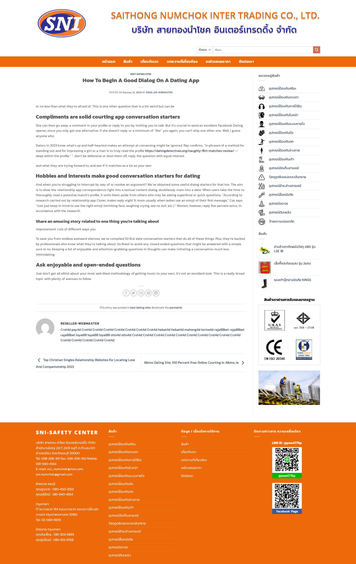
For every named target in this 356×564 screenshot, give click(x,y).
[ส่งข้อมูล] (316, 49)
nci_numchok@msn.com (65, 468)
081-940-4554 (46, 463)
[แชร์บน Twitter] (133, 293)
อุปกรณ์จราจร (118, 547)
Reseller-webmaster (159, 92)
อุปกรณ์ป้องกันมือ (121, 483)
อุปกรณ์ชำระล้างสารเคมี (125, 531)
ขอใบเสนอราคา (218, 61)
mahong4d (192, 329)
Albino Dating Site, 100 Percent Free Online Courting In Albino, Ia (191, 362)
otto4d (116, 334)
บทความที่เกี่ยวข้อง (182, 61)
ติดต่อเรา (246, 61)
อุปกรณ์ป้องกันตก (121, 491)
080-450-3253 (63, 489)
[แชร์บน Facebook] (126, 293)
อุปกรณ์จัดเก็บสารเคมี (124, 515)
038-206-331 (50, 458)
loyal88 (81, 334)
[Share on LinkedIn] (156, 293)
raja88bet (221, 329)
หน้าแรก (108, 61)
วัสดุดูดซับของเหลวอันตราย (127, 523)
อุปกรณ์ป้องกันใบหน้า (123, 467)
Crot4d (66, 329)
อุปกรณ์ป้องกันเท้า (121, 507)
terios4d (207, 329)
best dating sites (140, 74)
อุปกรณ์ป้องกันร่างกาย (124, 499)
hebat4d (164, 329)
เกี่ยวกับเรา (149, 61)
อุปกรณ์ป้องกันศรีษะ (122, 444)
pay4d (76, 329)
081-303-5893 (64, 534)
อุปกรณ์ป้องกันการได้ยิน (125, 459)
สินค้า (127, 61)
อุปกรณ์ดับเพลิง (120, 555)
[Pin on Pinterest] (148, 293)
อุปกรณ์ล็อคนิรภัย (121, 539)
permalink (176, 308)
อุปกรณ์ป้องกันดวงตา (123, 451)
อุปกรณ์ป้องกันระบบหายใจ (126, 475)
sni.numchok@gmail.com (54, 474)
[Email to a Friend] (141, 293)
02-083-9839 (51, 519)
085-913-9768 (63, 539)
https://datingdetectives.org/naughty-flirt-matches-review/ (189, 150)
